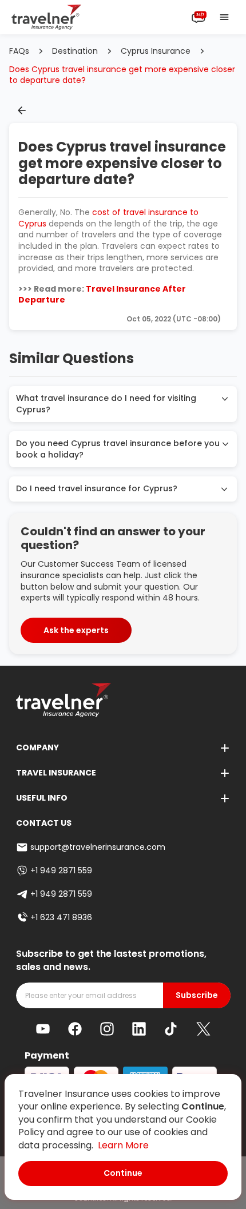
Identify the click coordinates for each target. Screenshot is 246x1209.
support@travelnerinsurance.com (97, 847)
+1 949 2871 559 (61, 870)
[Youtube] (43, 1029)
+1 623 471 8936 (61, 917)
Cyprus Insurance (156, 51)
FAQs (19, 51)
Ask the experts (76, 630)
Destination (75, 51)
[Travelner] (46, 17)
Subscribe (197, 995)
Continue (123, 1173)
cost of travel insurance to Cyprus (108, 217)
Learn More (123, 1145)
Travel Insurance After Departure (102, 294)
